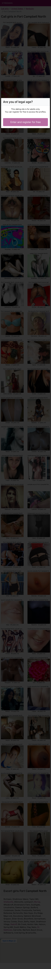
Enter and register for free (25, 122)
